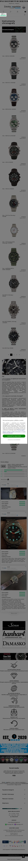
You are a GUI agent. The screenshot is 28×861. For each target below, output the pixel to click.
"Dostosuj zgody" (21, 430)
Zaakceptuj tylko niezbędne (14, 439)
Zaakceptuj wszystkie (14, 436)
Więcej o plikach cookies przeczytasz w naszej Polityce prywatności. (14, 432)
